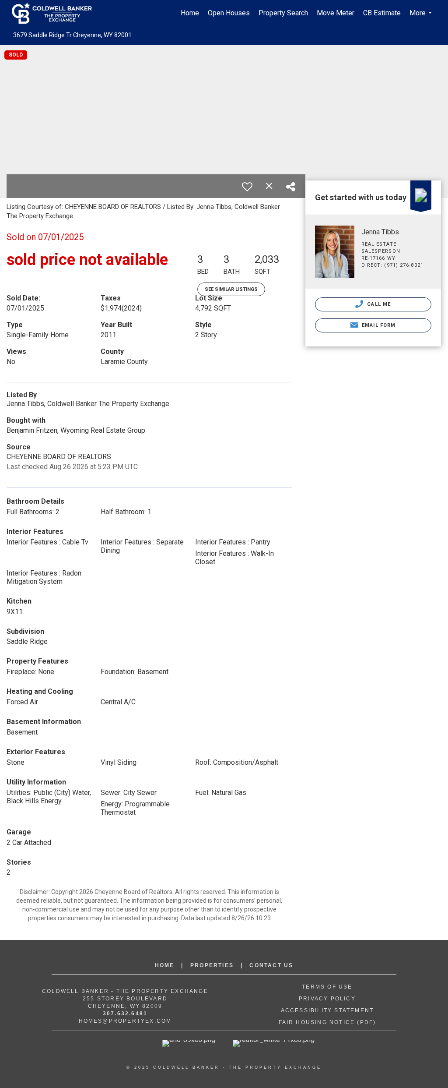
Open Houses (229, 13)
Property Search (283, 13)
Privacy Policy (327, 999)
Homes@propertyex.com (125, 1021)
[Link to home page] (56, 13)
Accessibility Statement (327, 1010)
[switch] (247, 186)
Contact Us (271, 965)
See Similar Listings (231, 289)
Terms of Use (327, 987)
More (422, 17)
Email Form (378, 325)
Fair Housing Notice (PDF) (327, 1022)
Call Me (378, 304)
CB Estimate (382, 13)
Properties (212, 965)
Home (190, 13)
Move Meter (335, 13)
